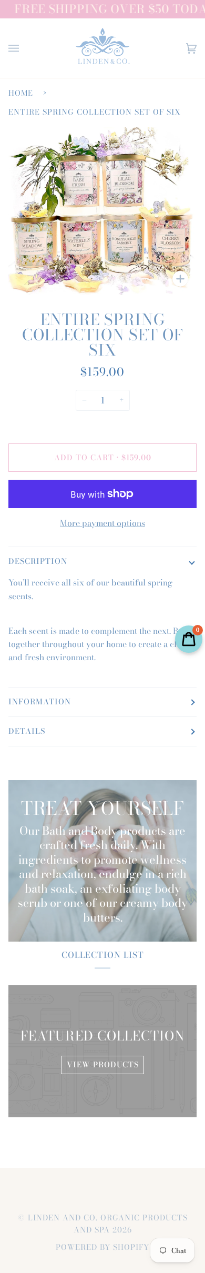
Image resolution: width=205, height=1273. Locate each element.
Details (26, 731)
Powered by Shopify (102, 1247)
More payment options (102, 523)
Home (20, 93)
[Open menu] (24, 48)
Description (37, 561)
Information (39, 702)
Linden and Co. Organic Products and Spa (108, 1224)
